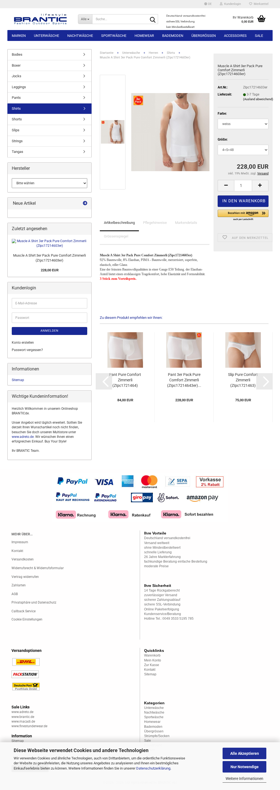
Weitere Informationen (244, 778)
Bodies (17, 54)
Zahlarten (18, 585)
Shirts (16, 108)
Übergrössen (203, 36)
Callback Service (23, 611)
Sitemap (18, 380)
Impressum (19, 542)
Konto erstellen (23, 342)
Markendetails (186, 223)
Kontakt (17, 551)
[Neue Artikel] (85, 203)
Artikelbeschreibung (119, 223)
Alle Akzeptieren (244, 753)
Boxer (16, 65)
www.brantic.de (22, 717)
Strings (17, 141)
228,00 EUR (50, 270)
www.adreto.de (23, 437)
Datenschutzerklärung (153, 768)
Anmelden (49, 330)
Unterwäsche (46, 36)
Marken (19, 36)
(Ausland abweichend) (258, 99)
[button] (208, 4)
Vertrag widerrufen (25, 577)
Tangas (17, 152)
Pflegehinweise (155, 223)
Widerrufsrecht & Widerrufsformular (37, 568)
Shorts (17, 119)
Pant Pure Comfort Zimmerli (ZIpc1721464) (125, 380)
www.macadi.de (23, 721)
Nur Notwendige (245, 767)
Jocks (16, 76)
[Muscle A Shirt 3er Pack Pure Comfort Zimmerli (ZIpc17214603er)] (170, 132)
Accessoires (235, 36)
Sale (259, 36)
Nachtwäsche (80, 36)
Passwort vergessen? (27, 350)
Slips (15, 130)
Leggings (19, 87)
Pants (16, 98)
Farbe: (222, 113)
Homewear (144, 36)
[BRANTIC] (40, 19)
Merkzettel (260, 4)
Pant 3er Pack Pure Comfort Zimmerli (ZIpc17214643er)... (184, 380)
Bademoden (172, 36)
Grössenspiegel (116, 236)
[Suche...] (153, 19)
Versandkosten (22, 559)
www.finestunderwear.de (29, 726)
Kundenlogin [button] (232, 4)
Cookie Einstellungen (26, 619)
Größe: (223, 139)
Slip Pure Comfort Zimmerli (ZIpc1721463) (243, 380)
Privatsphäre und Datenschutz (33, 602)
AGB (14, 594)
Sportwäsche (113, 36)
